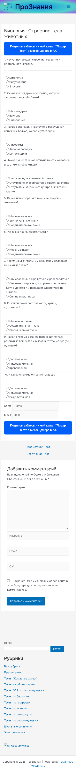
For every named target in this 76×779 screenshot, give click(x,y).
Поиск (8, 642)
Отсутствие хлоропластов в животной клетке (39, 182)
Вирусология (17, 82)
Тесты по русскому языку (21, 720)
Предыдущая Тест (38, 447)
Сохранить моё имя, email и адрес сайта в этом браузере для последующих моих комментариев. (37, 585)
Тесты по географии (17, 702)
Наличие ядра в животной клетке (31, 178)
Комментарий (17, 487)
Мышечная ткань (20, 321)
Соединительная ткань (24, 325)
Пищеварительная (21, 363)
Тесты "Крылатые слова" (20, 678)
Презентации (12, 672)
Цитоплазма (17, 120)
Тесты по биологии (16, 696)
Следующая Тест (38, 454)
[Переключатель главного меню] (68, 7)
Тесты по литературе (18, 714)
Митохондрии (18, 111)
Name (7, 405)
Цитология (16, 77)
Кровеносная (18, 367)
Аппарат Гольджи (20, 149)
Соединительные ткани (24, 225)
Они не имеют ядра (22, 296)
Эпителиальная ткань (23, 330)
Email (7, 414)
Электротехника (14, 732)
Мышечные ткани (20, 216)
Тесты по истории (15, 708)
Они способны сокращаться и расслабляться (39, 278)
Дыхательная (18, 359)
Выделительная (19, 397)
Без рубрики (12, 666)
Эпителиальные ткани (23, 220)
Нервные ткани (19, 249)
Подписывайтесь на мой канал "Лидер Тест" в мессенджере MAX (38, 49)
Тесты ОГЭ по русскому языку (24, 690)
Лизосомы (16, 144)
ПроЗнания (34, 7)
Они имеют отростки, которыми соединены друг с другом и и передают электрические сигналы (36, 288)
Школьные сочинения (18, 726)
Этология (15, 86)
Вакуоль (14, 115)
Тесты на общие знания (19, 684)
